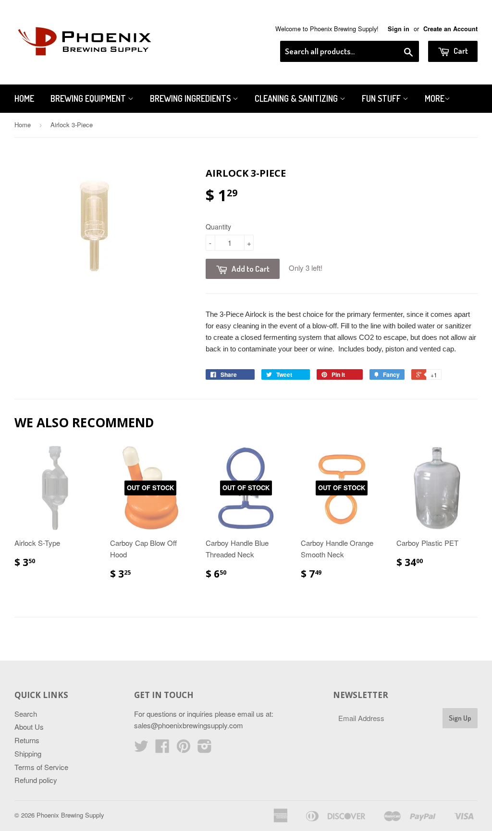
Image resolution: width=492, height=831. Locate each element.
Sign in (398, 28)
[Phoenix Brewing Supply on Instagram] (204, 749)
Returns (26, 740)
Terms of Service (41, 767)
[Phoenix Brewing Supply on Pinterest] (183, 749)
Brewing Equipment (89, 98)
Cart (460, 51)
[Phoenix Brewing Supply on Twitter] (141, 749)
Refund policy (35, 780)
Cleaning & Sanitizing (297, 98)
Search (25, 714)
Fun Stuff (382, 98)
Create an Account (450, 28)
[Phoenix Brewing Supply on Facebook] (162, 749)
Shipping (27, 753)
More (434, 98)
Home (24, 98)
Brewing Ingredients (191, 98)
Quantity (218, 226)
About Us (29, 727)
